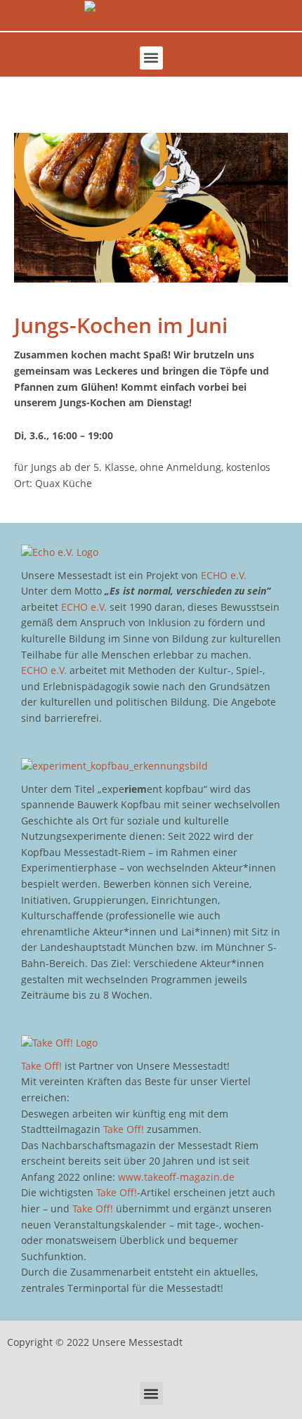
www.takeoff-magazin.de (176, 1177)
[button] (151, 58)
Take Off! (41, 1066)
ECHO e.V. (224, 575)
